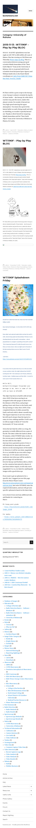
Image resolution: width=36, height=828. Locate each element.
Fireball (8, 643)
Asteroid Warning (12, 650)
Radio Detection (9, 707)
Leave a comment (13, 133)
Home (5, 774)
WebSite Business (12, 766)
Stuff (7, 764)
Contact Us (6, 811)
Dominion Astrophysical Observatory (18, 669)
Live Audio (9, 735)
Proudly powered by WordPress (21, 824)
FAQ (4, 782)
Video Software (11, 738)
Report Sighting (8, 815)
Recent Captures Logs (13, 752)
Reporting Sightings (22, 267)
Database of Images (10, 601)
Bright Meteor (11, 641)
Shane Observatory (12, 702)
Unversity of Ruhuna (19, 268)
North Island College (15, 693)
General (8, 624)
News (6, 655)
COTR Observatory (12, 667)
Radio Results (10, 712)
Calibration (10, 731)
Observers (13, 267)
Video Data (8, 745)
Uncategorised (9, 742)
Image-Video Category (11, 636)
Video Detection (9, 749)
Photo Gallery (7, 799)
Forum (5, 807)
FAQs (6, 622)
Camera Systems (11, 733)
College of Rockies (12, 606)
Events (6, 620)
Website (7, 761)
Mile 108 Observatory (13, 676)
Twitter (7, 740)
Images (6, 646)
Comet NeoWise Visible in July (14, 571)
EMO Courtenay (11, 674)
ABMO (8, 665)
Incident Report (11, 634)
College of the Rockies (15, 688)
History (26, 130)
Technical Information (12, 728)
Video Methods (11, 756)
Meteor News (6, 267)
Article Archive (7, 778)
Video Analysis (11, 754)
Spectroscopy (9, 714)
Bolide (8, 639)
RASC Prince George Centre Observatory (19, 679)
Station (9, 131)
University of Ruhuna (17, 131)
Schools (8, 686)
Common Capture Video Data (16, 747)
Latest (29, 265)
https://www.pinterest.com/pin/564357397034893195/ (17, 359)
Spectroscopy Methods (14, 716)
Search (5, 819)
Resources (6, 790)
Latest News (7, 786)
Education (20, 130)
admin (7, 130)
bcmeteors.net (10, 16)
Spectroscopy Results (13, 719)
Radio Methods (11, 709)
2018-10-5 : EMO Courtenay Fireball (16, 582)
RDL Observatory (11, 683)
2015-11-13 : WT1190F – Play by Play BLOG (16, 46)
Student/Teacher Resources (17, 700)
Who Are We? (10, 627)
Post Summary (9, 705)
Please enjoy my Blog (17, 60)
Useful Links (7, 795)
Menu (30, 10)
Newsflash (5, 530)
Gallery (6, 629)
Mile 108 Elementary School (17, 690)
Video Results (10, 759)
